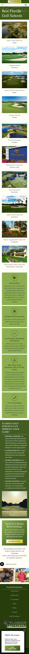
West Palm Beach (14, 616)
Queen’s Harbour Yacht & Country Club (14, 264)
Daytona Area (14, 595)
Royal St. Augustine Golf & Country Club (14, 240)
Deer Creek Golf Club (14, 190)
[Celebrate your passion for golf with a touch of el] (7, 575)
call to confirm (19, 412)
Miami (14, 603)
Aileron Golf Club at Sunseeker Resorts (14, 90)
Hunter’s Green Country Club (14, 40)
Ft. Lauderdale (14, 599)
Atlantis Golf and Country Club (14, 215)
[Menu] (26, 5)
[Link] (4, 5)
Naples (14, 608)
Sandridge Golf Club (14, 65)
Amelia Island (14, 591)
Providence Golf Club (14, 115)
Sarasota (14, 612)
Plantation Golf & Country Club (14, 165)
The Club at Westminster (14, 140)
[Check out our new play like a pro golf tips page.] (22, 575)
